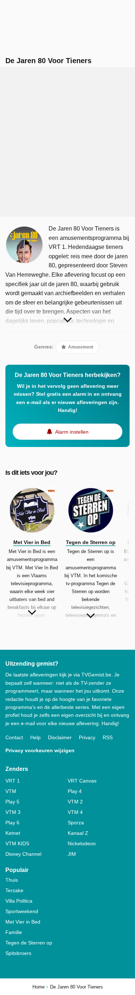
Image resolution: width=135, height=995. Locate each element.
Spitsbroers (18, 953)
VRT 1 (12, 781)
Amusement (80, 347)
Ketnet (12, 833)
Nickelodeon (82, 843)
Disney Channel (23, 854)
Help (35, 737)
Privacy (87, 737)
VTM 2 (75, 802)
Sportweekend (21, 911)
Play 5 (12, 802)
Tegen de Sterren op (28, 943)
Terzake (14, 890)
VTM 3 (13, 812)
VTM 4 (75, 812)
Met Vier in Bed (22, 922)
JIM (72, 854)
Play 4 (75, 791)
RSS (108, 737)
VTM (10, 791)
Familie (13, 932)
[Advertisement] (67, 142)
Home (38, 987)
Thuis (11, 880)
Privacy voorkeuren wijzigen (40, 750)
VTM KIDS (17, 843)
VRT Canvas (82, 781)
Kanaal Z (78, 833)
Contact (14, 737)
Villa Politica (18, 901)
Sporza (76, 822)
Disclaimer (60, 737)
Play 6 (12, 822)
